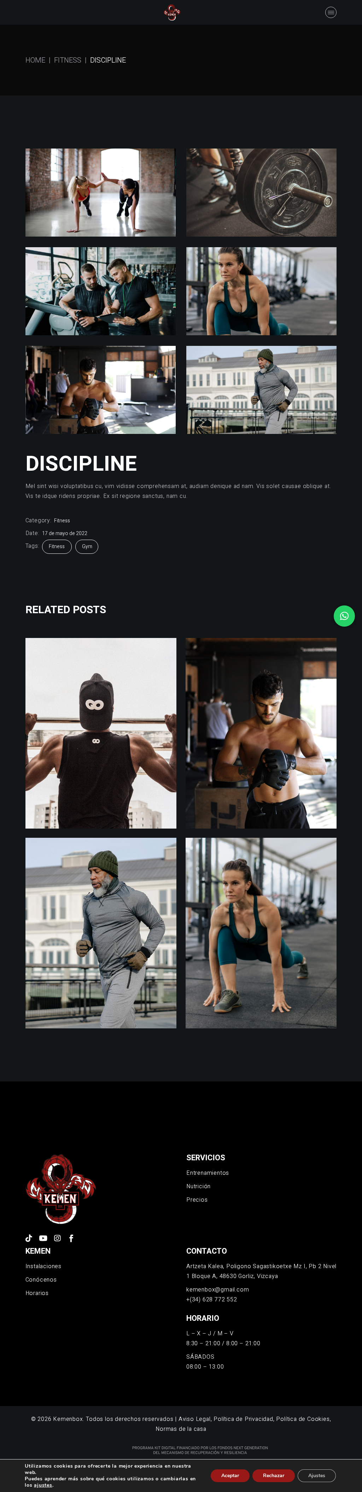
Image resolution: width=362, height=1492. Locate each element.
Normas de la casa (181, 1429)
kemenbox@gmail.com (217, 1289)
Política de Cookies (302, 1419)
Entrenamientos (207, 1173)
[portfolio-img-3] (100, 291)
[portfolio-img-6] (261, 390)
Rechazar (273, 1475)
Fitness (62, 520)
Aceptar (230, 1475)
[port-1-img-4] (261, 291)
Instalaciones (43, 1266)
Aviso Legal (195, 1419)
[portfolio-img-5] (100, 390)
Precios (197, 1200)
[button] (344, 616)
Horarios (37, 1293)
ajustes (43, 1485)
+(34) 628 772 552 (211, 1299)
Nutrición (198, 1186)
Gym (87, 546)
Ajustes (316, 1475)
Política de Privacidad (243, 1419)
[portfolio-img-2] (261, 193)
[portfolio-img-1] (100, 193)
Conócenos (41, 1280)
